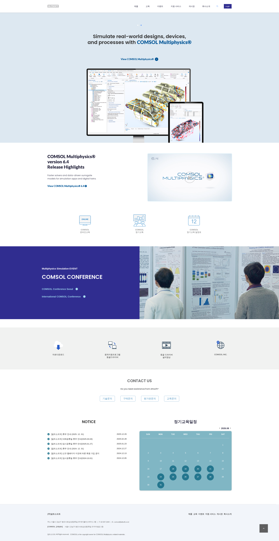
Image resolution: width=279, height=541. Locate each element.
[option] (139, 71)
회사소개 (206, 6)
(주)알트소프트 (53, 514)
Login (228, 6)
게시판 (192, 6)
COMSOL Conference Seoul (58, 289)
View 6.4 (66, 186)
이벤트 (160, 6)
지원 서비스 (176, 6)
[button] (137, 25)
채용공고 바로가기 (101, 86)
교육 (148, 6)
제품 (136, 6)
